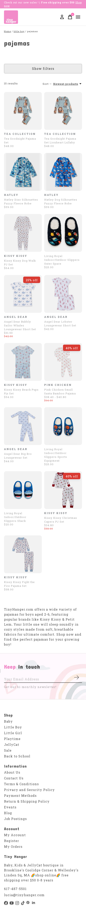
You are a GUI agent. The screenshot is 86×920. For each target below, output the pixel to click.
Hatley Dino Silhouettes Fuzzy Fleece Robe (21, 201)
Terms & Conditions (21, 784)
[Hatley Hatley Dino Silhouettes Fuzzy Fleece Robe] (23, 172)
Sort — (47, 84)
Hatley (11, 195)
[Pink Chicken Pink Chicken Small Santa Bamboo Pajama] (63, 362)
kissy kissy (15, 256)
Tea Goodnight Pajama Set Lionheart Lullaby (60, 140)
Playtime (12, 739)
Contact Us (13, 778)
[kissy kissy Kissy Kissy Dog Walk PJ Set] (23, 233)
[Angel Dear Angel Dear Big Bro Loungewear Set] (23, 426)
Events (10, 807)
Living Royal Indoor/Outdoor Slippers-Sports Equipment (55, 454)
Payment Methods (20, 795)
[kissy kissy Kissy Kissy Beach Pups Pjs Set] (23, 362)
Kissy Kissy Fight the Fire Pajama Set (19, 584)
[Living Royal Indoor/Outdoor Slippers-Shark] (23, 490)
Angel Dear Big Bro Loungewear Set (18, 455)
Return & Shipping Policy (27, 801)
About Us (12, 772)
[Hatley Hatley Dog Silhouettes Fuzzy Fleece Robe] (63, 172)
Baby (8, 721)
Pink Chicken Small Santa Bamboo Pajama (60, 391)
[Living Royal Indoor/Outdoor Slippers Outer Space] (63, 233)
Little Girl (13, 733)
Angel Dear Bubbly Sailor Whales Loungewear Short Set (20, 325)
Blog (8, 813)
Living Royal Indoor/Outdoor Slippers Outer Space (62, 259)
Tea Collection (20, 134)
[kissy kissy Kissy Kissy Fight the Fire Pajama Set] (23, 554)
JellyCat (11, 744)
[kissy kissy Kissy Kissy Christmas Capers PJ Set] (63, 490)
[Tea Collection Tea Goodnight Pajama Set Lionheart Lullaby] (63, 111)
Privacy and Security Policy (29, 790)
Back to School (17, 756)
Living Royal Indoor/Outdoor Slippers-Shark (15, 517)
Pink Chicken (58, 385)
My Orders (13, 846)
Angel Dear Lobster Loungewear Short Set (60, 323)
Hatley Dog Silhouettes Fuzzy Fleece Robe (60, 201)
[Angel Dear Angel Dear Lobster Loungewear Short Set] (63, 294)
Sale (8, 750)
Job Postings (15, 819)
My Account (15, 835)
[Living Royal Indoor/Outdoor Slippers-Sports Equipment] (63, 426)
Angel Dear (15, 317)
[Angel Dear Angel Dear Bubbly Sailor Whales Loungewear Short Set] (23, 294)
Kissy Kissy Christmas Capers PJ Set (60, 519)
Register (11, 841)
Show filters (43, 68)
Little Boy (13, 727)
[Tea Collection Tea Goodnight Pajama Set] (23, 111)
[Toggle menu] (78, 17)
